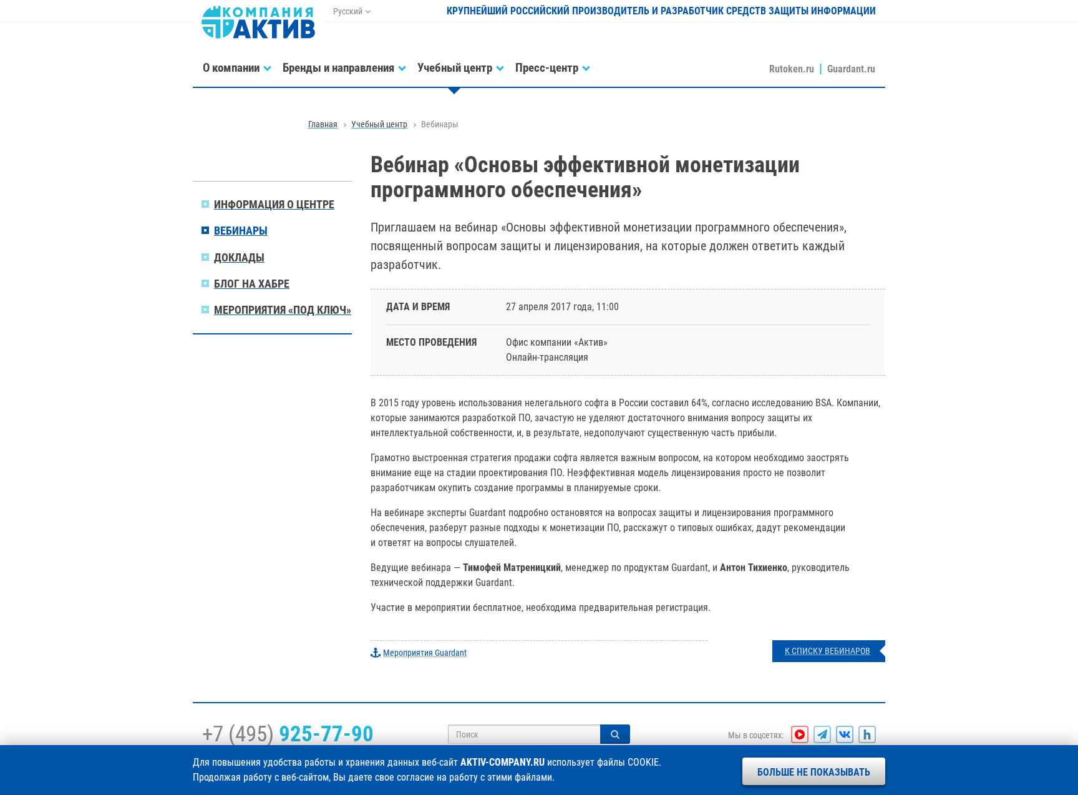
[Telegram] (822, 734)
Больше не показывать (813, 772)
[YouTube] (799, 734)
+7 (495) (288, 734)
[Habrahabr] (867, 734)
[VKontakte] (844, 734)
